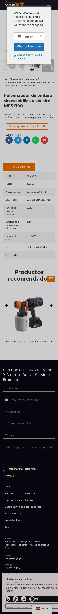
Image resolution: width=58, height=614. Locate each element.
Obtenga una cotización (22, 468)
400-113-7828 (11, 590)
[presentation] (7, 306)
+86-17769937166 (13, 559)
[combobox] (7, 400)
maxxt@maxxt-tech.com (16, 577)
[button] (9, 140)
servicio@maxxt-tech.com (17, 586)
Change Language (29, 46)
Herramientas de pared (23, 79)
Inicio (6, 79)
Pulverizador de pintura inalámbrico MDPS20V (29, 341)
